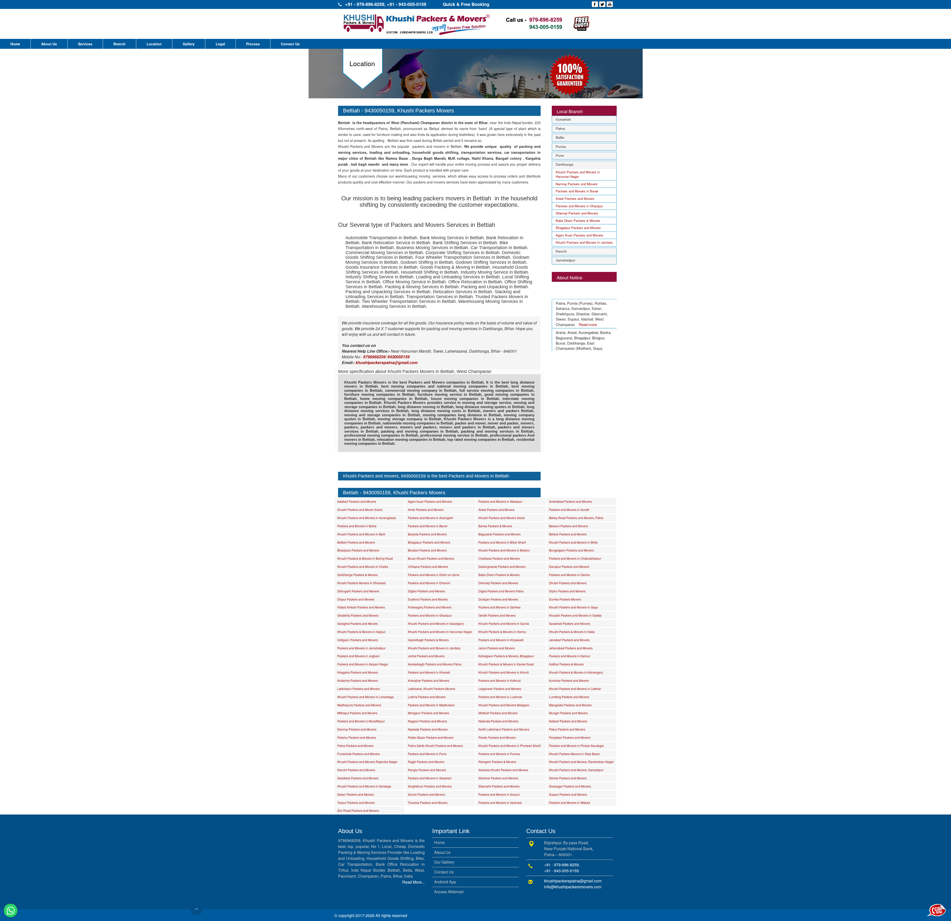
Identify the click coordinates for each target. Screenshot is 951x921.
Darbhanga (564, 164)
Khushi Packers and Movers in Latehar (575, 688)
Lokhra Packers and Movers (427, 697)
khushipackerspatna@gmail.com (573, 881)
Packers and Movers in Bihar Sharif (502, 542)
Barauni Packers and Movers (568, 526)
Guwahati (563, 119)
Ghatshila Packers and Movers (357, 615)
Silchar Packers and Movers (568, 778)
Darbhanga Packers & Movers (357, 575)
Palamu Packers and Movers (356, 737)
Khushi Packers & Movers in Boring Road (365, 558)
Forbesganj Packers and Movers (429, 607)
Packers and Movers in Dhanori (429, 583)
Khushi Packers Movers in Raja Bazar (574, 754)
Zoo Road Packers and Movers (358, 810)
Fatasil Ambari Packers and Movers (361, 607)
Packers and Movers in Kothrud (499, 680)
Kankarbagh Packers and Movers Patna (434, 664)
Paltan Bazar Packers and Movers (430, 737)
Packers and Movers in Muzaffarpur (361, 721)
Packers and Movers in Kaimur (569, 656)
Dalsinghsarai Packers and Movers (502, 566)
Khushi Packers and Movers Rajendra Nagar (367, 762)
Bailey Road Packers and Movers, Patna (576, 518)
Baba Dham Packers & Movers (578, 220)
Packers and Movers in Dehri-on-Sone (433, 575)
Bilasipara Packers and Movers (358, 550)
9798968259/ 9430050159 (386, 357)
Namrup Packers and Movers (577, 184)
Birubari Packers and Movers (427, 550)
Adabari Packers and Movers (356, 501)
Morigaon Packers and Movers (428, 713)
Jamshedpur (565, 260)
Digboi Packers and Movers (426, 591)
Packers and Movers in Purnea (499, 754)
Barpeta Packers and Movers (427, 534)
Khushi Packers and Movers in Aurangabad (366, 518)
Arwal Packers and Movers (575, 198)
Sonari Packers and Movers (426, 794)
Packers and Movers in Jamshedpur (361, 648)
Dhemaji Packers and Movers (577, 213)
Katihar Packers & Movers (566, 664)
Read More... (413, 882)
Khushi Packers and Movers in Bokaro (504, 550)
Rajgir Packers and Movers (426, 762)
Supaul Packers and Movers (568, 794)
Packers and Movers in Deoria (569, 575)
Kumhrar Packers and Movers (569, 680)
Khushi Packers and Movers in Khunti (503, 672)
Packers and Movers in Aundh (569, 509)
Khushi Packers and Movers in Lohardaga (365, 697)
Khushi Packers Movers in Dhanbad (361, 583)
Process (253, 43)
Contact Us (290, 43)
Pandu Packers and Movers (497, 737)
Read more (588, 312)
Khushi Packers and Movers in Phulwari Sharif (509, 745)
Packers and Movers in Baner (577, 191)
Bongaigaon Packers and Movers (571, 550)
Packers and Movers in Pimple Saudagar (576, 745)
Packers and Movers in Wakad (569, 802)
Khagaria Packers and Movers (357, 672)
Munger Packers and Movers (568, 713)
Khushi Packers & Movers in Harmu (502, 632)
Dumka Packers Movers (565, 599)
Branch (119, 43)
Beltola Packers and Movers (568, 534)
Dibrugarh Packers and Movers (358, 591)
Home (15, 43)
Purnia (561, 147)
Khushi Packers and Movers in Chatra (362, 566)
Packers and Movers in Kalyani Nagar (362, 664)
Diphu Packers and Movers (567, 591)
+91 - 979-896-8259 (364, 4)
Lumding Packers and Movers (569, 697)
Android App (445, 882)
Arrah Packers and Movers (426, 509)
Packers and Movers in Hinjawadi (501, 640)
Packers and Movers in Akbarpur (500, 501)
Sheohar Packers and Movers (498, 778)
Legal (220, 43)
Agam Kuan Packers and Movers (579, 235)
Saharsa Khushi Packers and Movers (503, 770)
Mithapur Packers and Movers (357, 713)
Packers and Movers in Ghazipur (579, 206)
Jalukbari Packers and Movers (569, 640)
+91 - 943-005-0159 (406, 4)
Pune (560, 156)
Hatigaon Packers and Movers (357, 640)
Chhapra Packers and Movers (428, 566)
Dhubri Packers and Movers (567, 583)
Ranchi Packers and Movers (356, 770)
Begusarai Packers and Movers (499, 534)
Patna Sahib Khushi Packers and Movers (435, 745)
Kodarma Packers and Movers (357, 680)
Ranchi (561, 251)
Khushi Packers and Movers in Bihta (573, 542)
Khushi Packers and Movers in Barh (361, 534)
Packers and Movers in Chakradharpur (575, 558)
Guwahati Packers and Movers (569, 623)
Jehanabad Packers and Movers (571, 648)
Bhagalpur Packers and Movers (578, 227)
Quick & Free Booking (466, 4)
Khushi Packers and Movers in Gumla (503, 623)
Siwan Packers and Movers (355, 794)
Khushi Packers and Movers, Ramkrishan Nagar (581, 762)
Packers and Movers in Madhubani (431, 705)
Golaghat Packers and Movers (357, 623)
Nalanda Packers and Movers (498, 721)
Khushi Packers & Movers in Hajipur (361, 632)
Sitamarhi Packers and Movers (499, 786)
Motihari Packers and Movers (498, 713)
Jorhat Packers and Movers (426, 656)
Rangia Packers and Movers (427, 770)
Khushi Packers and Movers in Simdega (364, 786)
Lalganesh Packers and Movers (499, 688)
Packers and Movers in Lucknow (500, 697)
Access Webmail (449, 892)
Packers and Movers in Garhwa (499, 607)
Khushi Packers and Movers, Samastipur (576, 770)
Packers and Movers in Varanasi (500, 802)
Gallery (189, 43)
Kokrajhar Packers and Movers (428, 680)
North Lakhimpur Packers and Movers (503, 729)
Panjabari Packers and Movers (569, 737)
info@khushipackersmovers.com (572, 887)
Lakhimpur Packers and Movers (358, 688)
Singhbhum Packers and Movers (430, 786)
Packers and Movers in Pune (427, 754)
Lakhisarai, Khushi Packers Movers (431, 688)
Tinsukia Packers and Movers (428, 802)
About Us (49, 43)
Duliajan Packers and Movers (498, 599)
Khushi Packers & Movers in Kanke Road (506, 664)
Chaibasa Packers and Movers (499, 558)
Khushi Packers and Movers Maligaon (503, 705)
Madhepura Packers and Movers (359, 705)
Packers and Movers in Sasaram (429, 778)
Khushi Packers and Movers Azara (501, 518)
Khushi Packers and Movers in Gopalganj (436, 623)
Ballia (560, 137)
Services (85, 43)
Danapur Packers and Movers (569, 566)
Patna (560, 129)
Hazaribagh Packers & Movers (428, 640)
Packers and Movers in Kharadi (429, 672)
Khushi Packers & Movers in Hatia (572, 632)
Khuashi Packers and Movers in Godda (575, 615)
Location (154, 43)
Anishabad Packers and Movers (570, 501)
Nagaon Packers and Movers (427, 721)
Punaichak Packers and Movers (358, 754)
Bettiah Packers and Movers (356, 542)
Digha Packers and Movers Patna (501, 591)
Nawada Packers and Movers (428, 729)
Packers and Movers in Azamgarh (430, 518)
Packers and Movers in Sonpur (499, 794)
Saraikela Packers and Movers (357, 778)
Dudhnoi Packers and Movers (428, 599)
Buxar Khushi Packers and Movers (431, 558)
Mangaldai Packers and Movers (570, 705)
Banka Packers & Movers (495, 526)
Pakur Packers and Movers (567, 729)
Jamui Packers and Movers (496, 648)
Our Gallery (444, 862)
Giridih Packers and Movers (497, 615)
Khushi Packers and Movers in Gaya (573, 607)
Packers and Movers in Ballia (356, 526)
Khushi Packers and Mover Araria (359, 509)
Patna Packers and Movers (355, 745)
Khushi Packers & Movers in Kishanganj (576, 672)
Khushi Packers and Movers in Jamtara (584, 242)
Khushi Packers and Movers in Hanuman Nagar (578, 174)
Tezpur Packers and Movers (356, 802)
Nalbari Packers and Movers (568, 721)
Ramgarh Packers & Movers (497, 762)
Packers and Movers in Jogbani (358, 656)
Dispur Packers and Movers (355, 599)
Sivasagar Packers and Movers (570, 786)
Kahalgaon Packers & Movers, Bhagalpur (506, 656)
